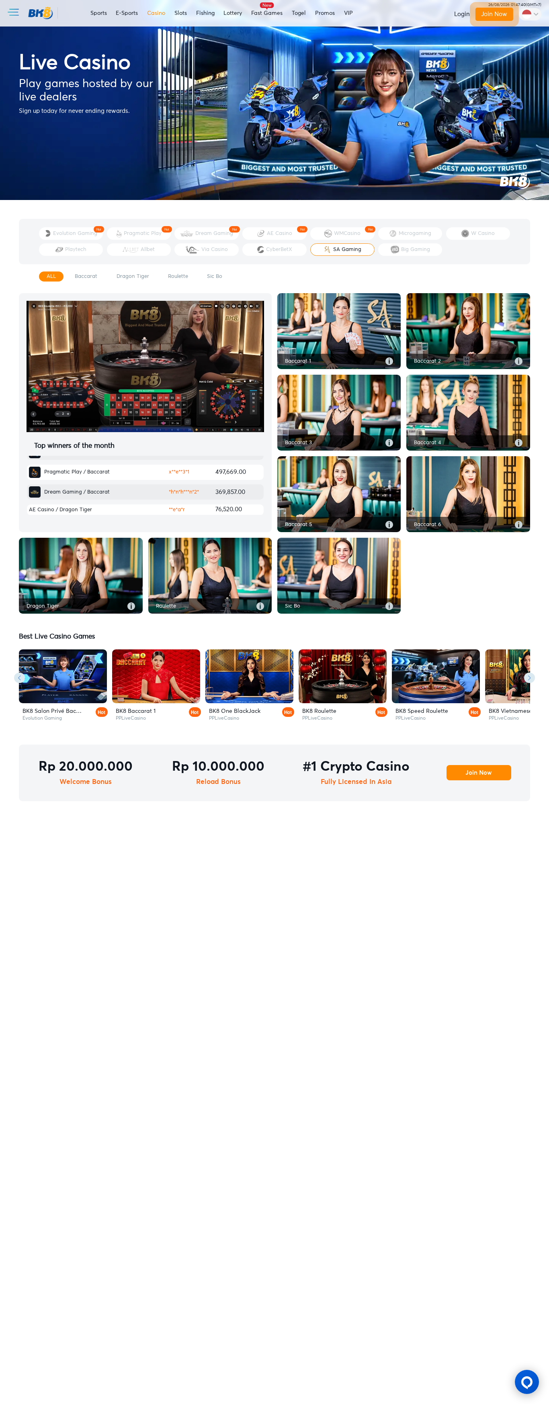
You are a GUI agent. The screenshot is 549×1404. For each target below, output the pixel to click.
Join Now (494, 14)
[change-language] (530, 14)
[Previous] (19, 677)
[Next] (529, 677)
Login (462, 14)
